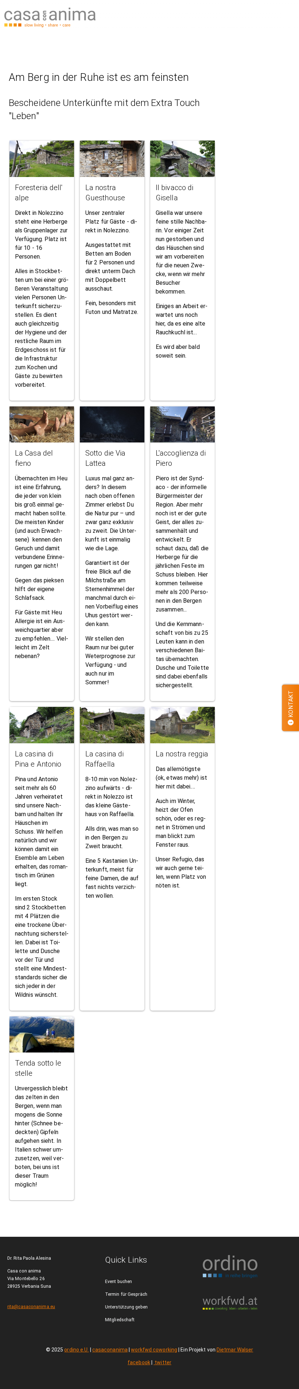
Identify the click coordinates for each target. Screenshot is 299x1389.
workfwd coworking (154, 1350)
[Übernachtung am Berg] (50, 17)
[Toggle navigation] (289, 17)
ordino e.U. (76, 1350)
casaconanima (110, 1350)
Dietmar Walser (235, 1350)
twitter (162, 1362)
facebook (139, 1362)
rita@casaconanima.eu (31, 1306)
